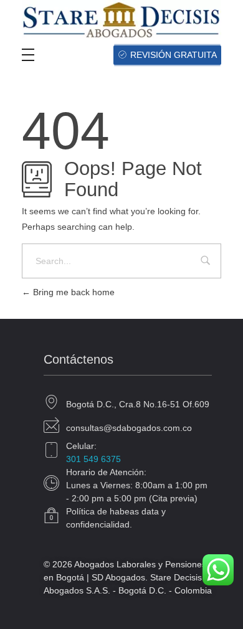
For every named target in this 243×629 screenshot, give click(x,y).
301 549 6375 (93, 459)
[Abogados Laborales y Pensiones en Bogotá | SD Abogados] (121, 19)
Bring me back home (73, 292)
